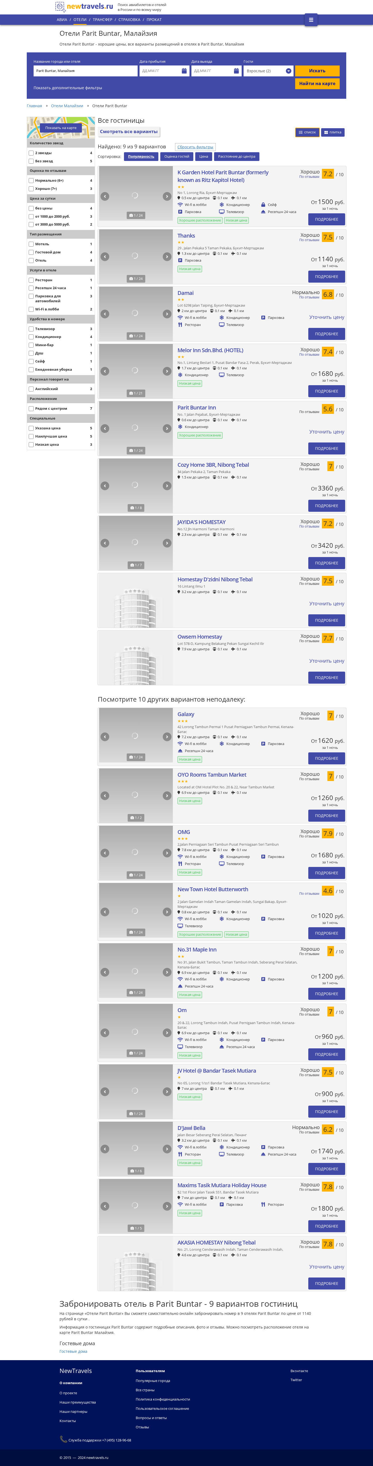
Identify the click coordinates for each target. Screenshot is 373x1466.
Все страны (145, 1389)
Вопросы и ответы (151, 1417)
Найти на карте (317, 83)
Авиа (62, 19)
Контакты (68, 1420)
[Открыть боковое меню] (311, 19)
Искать (317, 71)
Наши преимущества (78, 1402)
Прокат (154, 19)
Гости (248, 61)
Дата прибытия (152, 61)
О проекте (68, 1392)
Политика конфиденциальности (163, 1399)
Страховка (129, 19)
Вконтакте (299, 1370)
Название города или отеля (57, 61)
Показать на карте (60, 127)
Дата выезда (201, 61)
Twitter (296, 1379)
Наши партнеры (73, 1411)
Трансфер (102, 19)
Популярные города (153, 1380)
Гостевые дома (73, 1351)
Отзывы (142, 1427)
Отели (80, 19)
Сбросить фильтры (195, 146)
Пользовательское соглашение (162, 1408)
